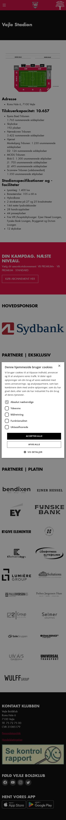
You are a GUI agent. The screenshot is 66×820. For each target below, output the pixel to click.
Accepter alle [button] (34, 436)
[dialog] (33, 410)
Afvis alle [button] (34, 444)
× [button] (59, 366)
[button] (33, 452)
